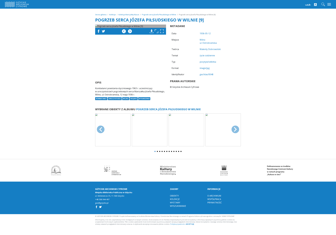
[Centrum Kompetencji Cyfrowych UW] (112, 170)
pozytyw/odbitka (208, 61)
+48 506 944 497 (102, 199)
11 (178, 151)
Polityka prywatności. (177, 224)
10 (176, 151)
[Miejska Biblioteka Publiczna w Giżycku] (56, 170)
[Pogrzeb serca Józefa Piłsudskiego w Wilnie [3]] (186, 129)
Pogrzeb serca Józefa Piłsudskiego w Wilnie (159, 14)
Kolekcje (112, 14)
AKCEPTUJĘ (190, 224)
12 (181, 151)
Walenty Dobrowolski (210, 49)
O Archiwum (214, 196)
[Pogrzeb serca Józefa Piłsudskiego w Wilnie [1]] (113, 129)
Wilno (202, 39)
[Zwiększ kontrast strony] (315, 4)
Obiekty (174, 196)
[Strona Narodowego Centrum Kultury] (224, 170)
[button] (162, 31)
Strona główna (100, 14)
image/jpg (205, 68)
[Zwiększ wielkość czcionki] (308, 4)
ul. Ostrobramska (208, 42)
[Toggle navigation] (329, 4)
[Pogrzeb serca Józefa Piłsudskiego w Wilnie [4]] (223, 129)
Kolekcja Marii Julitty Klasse (129, 14)
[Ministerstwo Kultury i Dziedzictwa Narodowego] (168, 170)
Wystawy (175, 203)
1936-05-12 (205, 33)
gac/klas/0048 (206, 74)
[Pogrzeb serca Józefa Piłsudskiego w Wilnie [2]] (149, 129)
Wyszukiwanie (178, 206)
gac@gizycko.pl (101, 203)
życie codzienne (207, 55)
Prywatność (214, 203)
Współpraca (214, 199)
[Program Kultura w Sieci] (280, 170)
